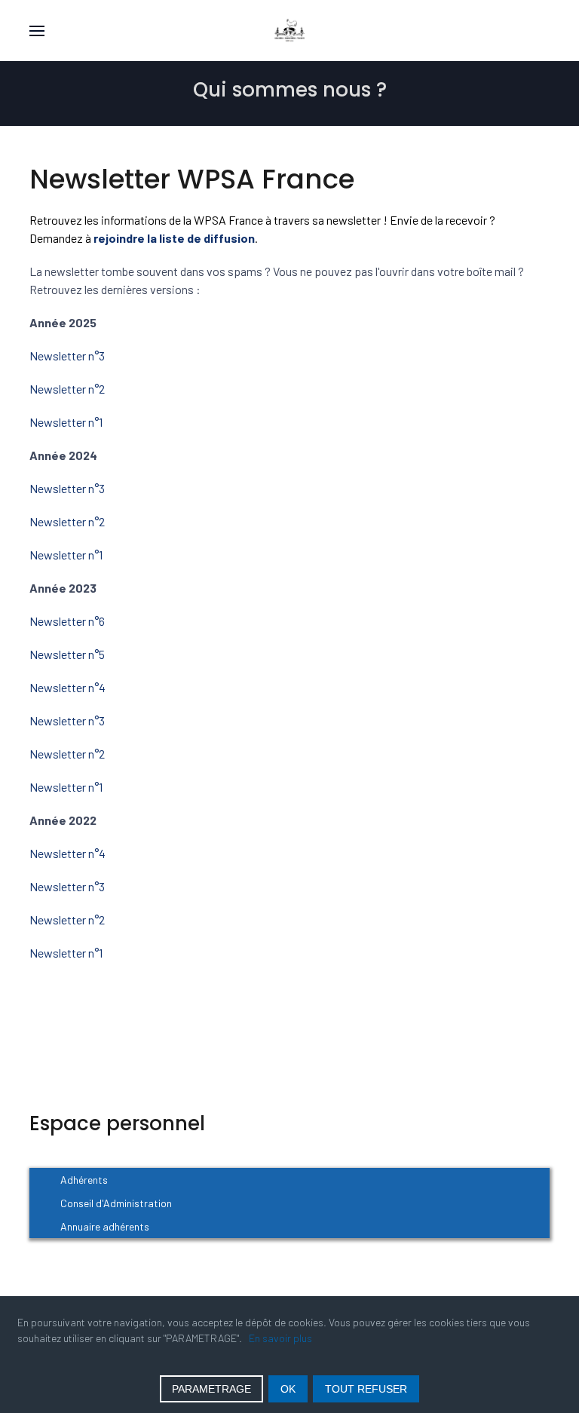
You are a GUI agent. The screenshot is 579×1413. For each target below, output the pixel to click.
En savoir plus (280, 1338)
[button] (36, 30)
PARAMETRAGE (211, 1389)
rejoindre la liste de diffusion (174, 238)
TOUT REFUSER (366, 1389)
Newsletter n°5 (67, 654)
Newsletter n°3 (67, 355)
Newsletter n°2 (67, 389)
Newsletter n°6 (67, 621)
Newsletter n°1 (67, 422)
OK (288, 1389)
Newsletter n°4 (67, 687)
